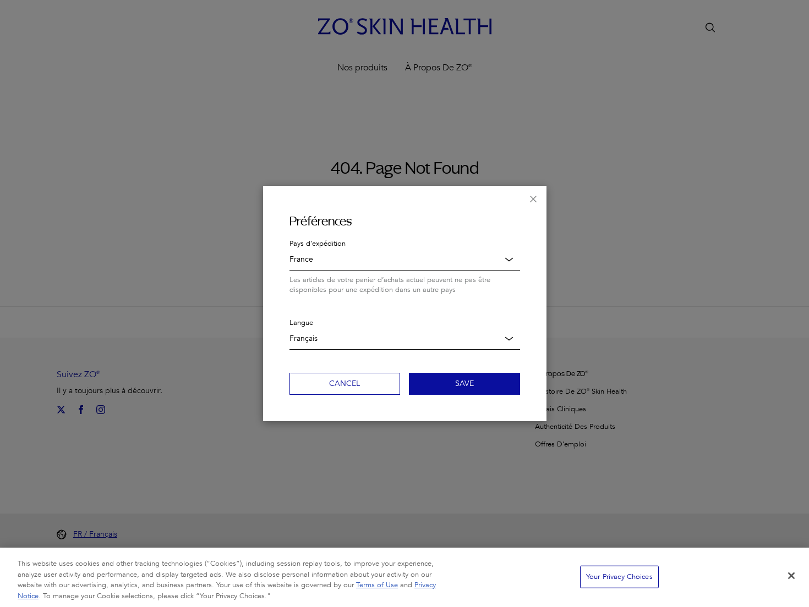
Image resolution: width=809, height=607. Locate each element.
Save (464, 383)
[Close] (791, 576)
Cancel (344, 383)
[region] (404, 577)
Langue (301, 323)
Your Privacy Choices (619, 577)
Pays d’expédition (317, 244)
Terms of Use (377, 585)
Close (533, 199)
